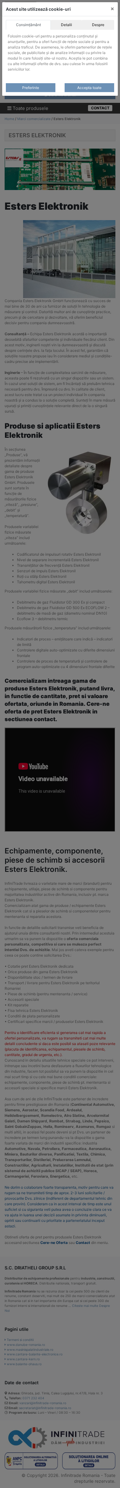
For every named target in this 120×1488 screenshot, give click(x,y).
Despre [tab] (98, 24)
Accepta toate (89, 87)
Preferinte (30, 87)
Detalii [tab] (66, 24)
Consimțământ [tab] (28, 24)
